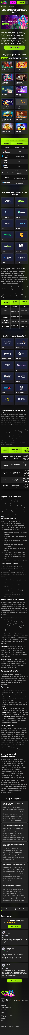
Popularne (3, 58)
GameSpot (3, 6)
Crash (17, 58)
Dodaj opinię (14, 926)
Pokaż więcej (14, 980)
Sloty (24, 58)
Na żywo (10, 58)
